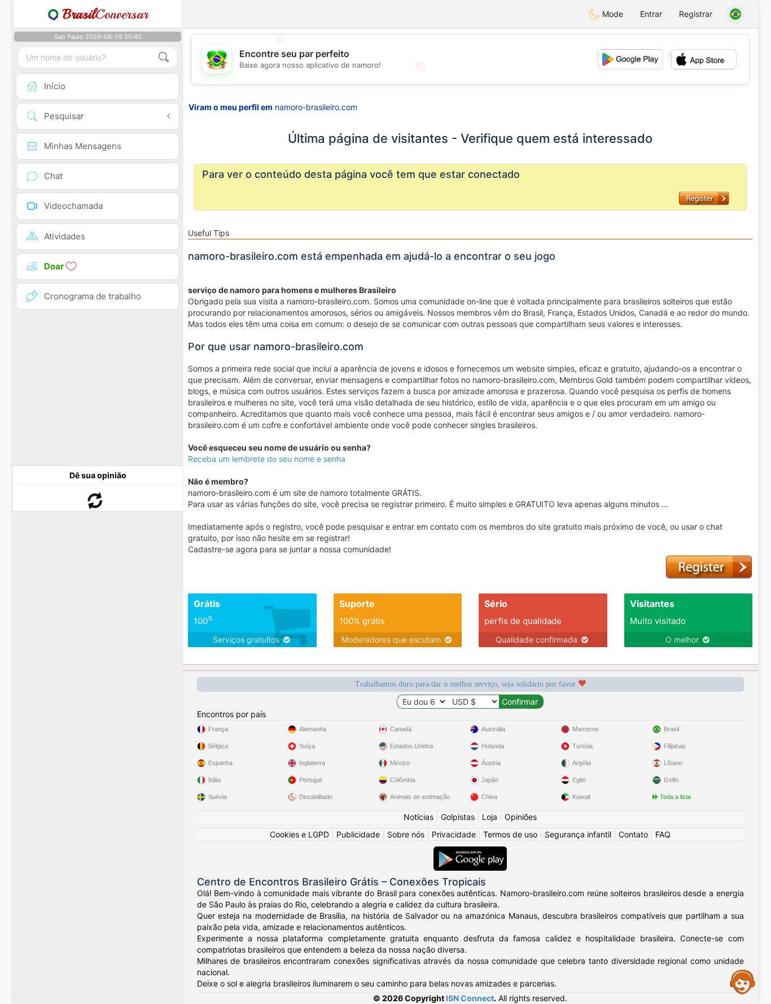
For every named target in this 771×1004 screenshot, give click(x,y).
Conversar (105, 14)
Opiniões (521, 817)
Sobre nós (405, 834)
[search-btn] (164, 57)
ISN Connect (470, 998)
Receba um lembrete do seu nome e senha (266, 459)
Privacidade (454, 834)
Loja (489, 817)
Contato (633, 834)
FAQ (663, 834)
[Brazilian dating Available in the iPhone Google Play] (470, 852)
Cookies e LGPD (299, 834)
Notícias (418, 817)
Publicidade (358, 834)
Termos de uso (510, 834)
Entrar (651, 14)
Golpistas (458, 817)
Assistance (742, 981)
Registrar (695, 14)
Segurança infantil (578, 834)
